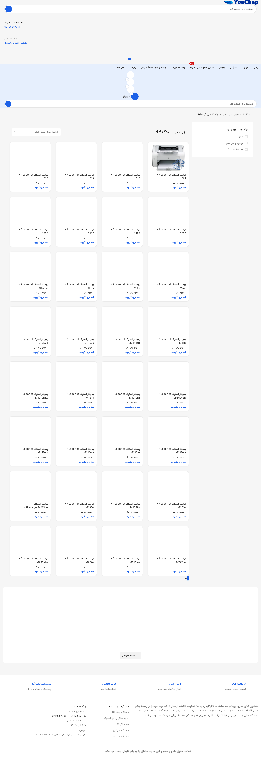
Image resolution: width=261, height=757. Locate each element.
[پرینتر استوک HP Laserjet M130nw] (76, 432)
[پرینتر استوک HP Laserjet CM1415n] (122, 322)
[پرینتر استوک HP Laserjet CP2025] (30, 322)
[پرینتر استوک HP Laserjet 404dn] (168, 322)
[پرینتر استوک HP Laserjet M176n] (168, 487)
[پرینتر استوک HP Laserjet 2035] (122, 268)
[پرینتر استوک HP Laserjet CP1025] (76, 322)
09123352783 (78, 716)
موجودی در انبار (235, 143)
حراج (241, 136)
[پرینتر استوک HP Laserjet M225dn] (30, 487)
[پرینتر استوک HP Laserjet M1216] (76, 377)
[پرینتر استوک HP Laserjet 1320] (30, 213)
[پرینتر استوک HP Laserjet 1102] (122, 213)
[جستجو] (8, 9)
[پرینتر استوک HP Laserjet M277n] (76, 542)
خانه (248, 114)
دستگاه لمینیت (121, 736)
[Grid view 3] (89, 132)
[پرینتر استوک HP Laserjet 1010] (122, 158)
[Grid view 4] (83, 132)
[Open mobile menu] (130, 48)
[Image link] (230, 751)
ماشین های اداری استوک (228, 114)
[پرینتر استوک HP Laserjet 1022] (168, 213)
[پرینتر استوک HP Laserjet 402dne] (30, 268)
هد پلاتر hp (123, 724)
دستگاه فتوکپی (121, 730)
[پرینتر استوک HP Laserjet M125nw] (168, 432)
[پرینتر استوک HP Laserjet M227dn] (168, 542)
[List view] (95, 132)
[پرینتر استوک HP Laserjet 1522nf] (168, 268)
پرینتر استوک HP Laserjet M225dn (35, 505)
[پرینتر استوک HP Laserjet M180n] (76, 487)
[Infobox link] (241, 686)
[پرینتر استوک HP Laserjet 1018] (76, 158)
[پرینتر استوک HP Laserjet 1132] (76, 213)
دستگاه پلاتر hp (120, 712)
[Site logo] (240, 2)
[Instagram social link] (7, 751)
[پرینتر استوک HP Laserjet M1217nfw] (30, 377)
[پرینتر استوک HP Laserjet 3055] (76, 268)
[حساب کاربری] (130, 75)
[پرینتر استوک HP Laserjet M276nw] (122, 542)
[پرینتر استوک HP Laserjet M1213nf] (122, 377)
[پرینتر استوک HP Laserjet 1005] (168, 158)
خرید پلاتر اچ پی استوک (116, 718)
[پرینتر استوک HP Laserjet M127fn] (122, 432)
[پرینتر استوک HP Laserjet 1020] (30, 158)
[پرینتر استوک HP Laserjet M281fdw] (30, 542)
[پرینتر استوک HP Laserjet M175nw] (30, 432)
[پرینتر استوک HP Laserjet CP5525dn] (168, 377)
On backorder (236, 149)
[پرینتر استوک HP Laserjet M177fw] (122, 487)
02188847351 (60, 716)
